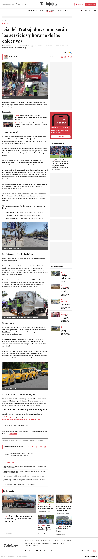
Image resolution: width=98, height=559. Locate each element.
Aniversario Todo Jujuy (31, 546)
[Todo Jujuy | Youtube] (37, 550)
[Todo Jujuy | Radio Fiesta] (95, 11)
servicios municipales (27, 453)
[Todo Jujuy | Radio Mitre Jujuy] (90, 11)
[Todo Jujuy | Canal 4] (81, 11)
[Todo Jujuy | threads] (40, 550)
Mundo (60, 10)
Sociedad (27, 543)
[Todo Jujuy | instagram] (29, 550)
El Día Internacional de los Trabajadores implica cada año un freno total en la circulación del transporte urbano (25, 171)
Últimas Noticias (32, 10)
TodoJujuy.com (9, 417)
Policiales (67, 10)
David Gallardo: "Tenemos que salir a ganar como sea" (19, 484)
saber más (61, 136)
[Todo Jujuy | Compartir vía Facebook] (59, 57)
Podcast (38, 543)
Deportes (51, 541)
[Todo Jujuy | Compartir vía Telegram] (68, 57)
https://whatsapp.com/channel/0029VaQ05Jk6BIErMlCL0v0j (21, 420)
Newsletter (49, 12)
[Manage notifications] (94, 551)
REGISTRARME (91, 4)
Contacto (87, 550)
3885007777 (13, 434)
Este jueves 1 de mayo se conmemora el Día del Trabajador (21, 103)
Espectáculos (54, 543)
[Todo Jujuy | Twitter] (33, 550)
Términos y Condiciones (49, 550)
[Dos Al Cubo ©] (89, 557)
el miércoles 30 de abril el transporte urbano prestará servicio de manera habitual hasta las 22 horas (24, 330)
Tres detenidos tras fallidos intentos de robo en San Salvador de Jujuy (23, 476)
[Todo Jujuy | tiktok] (44, 550)
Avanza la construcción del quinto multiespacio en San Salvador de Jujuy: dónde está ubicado (24, 467)
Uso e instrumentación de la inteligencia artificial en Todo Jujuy (67, 550)
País (47, 10)
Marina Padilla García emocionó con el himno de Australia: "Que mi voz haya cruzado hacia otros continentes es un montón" (24, 480)
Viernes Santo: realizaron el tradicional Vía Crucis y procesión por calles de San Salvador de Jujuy (24, 471)
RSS (82, 550)
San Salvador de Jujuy (31, 137)
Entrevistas (45, 543)
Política (53, 10)
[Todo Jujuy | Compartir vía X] (62, 57)
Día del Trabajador (15, 453)
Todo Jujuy (5, 21)
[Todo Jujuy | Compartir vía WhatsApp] (65, 57)
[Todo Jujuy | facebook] (26, 550)
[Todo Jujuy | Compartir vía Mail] (71, 57)
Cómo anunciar (92, 550)
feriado (26, 455)
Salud (69, 541)
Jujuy (41, 10)
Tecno (33, 543)
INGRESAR (80, 4)
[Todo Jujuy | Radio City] (86, 11)
